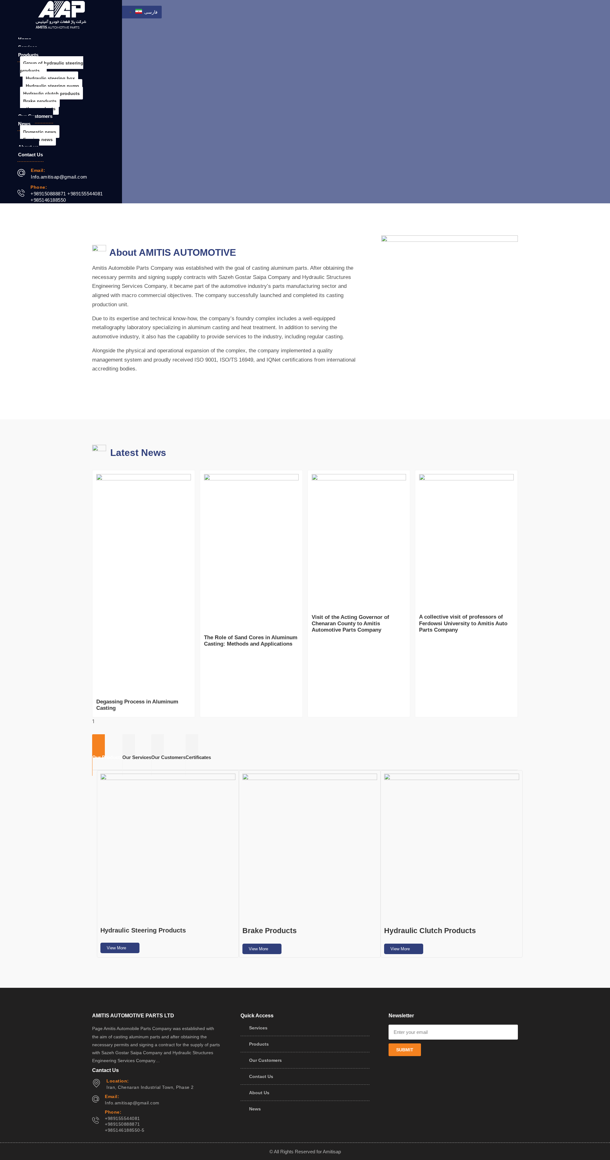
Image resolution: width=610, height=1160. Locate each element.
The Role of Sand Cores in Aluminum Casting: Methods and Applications (250, 640)
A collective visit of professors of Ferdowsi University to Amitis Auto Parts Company (463, 623)
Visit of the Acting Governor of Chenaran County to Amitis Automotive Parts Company (350, 623)
